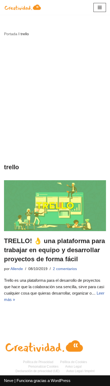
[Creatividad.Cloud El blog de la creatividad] (22, 7)
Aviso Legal (73, 366)
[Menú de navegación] (99, 7)
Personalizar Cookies (43, 366)
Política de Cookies (73, 362)
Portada (10, 34)
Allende (16, 269)
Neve (8, 380)
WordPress (60, 380)
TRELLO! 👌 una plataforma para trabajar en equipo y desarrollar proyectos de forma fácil (54, 249)
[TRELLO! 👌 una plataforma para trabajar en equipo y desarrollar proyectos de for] (55, 205)
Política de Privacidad (38, 362)
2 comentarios (65, 269)
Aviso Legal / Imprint (80, 371)
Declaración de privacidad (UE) (37, 371)
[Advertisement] (55, 100)
